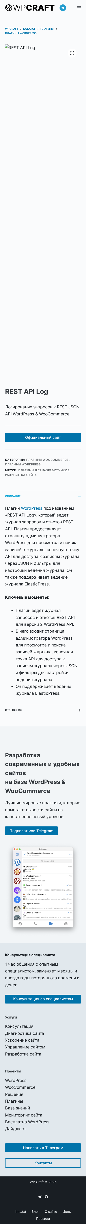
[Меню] (79, 8)
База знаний (17, 1108)
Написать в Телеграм (43, 1148)
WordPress (31, 508)
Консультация (19, 1026)
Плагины (14, 1101)
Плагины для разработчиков (43, 470)
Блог (35, 1211)
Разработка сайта (21, 475)
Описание (13, 496)
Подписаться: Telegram (31, 831)
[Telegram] (63, 7)
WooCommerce (20, 1087)
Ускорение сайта (22, 1040)
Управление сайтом (25, 1047)
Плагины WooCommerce (47, 459)
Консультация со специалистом (43, 999)
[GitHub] (46, 1196)
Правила (43, 1219)
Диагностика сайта (24, 1033)
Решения (14, 1094)
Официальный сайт (43, 437)
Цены (67, 1211)
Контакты (43, 1163)
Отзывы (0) (13, 710)
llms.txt (20, 1211)
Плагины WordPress (23, 464)
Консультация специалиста (30, 955)
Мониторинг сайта (23, 1115)
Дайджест (15, 1128)
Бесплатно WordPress (27, 1121)
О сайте (51, 1211)
